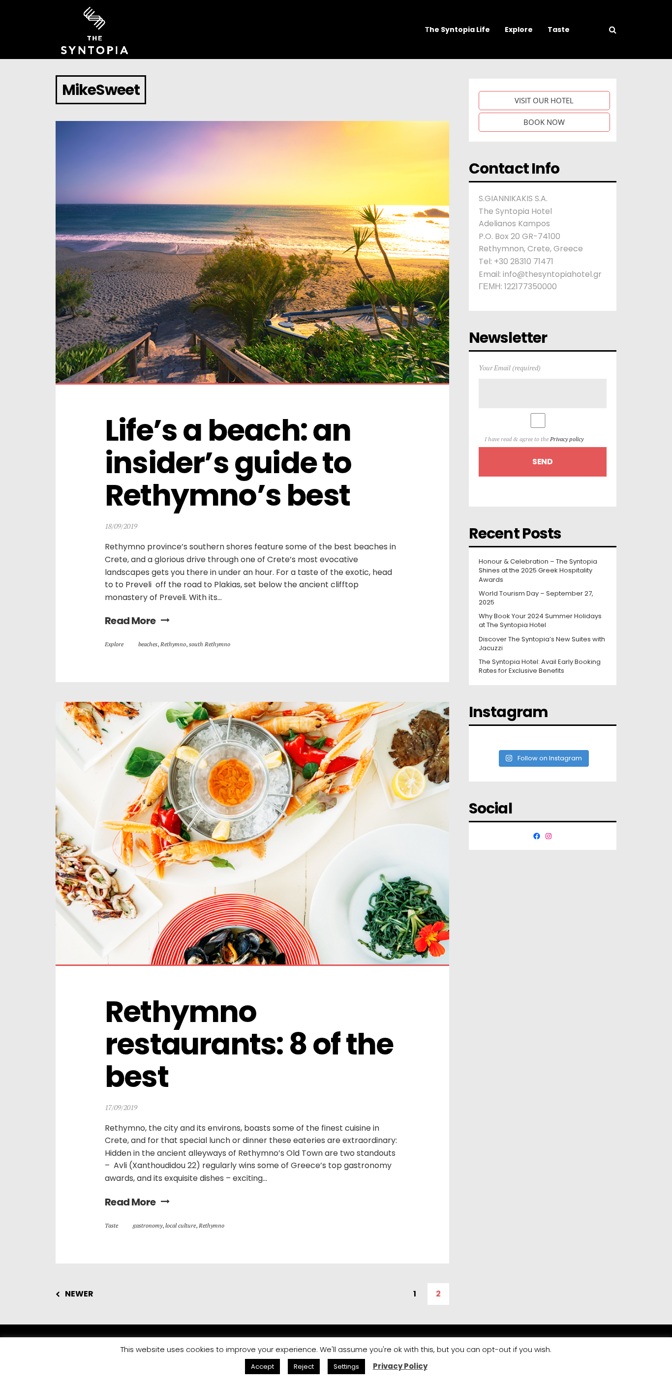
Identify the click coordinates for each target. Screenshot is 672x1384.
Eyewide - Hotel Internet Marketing (201, 1353)
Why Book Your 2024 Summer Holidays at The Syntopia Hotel (540, 621)
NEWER (79, 1293)
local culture (180, 1225)
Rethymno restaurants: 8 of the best (251, 1044)
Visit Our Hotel (544, 100)
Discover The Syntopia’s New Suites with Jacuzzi (542, 644)
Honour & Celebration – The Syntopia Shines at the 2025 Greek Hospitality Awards (538, 570)
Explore (114, 644)
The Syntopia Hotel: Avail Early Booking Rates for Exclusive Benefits (540, 666)
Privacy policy (566, 439)
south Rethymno (209, 644)
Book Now (544, 122)
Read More (130, 621)
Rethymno (173, 644)
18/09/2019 (121, 526)
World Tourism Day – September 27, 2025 (536, 598)
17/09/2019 (121, 1107)
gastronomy (147, 1225)
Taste (111, 1225)
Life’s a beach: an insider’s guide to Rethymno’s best (231, 463)
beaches (147, 644)
